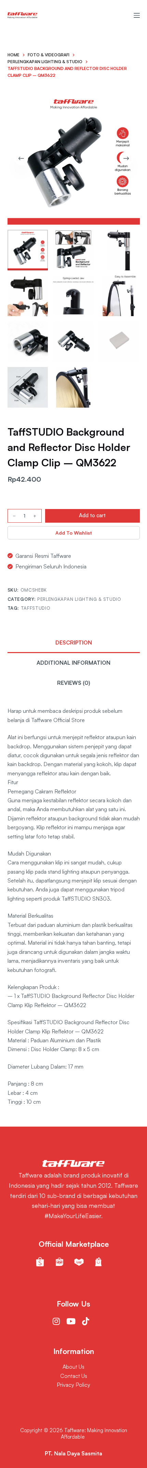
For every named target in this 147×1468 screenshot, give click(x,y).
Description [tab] (73, 642)
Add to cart (92, 515)
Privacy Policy (73, 1384)
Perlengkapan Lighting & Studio (79, 599)
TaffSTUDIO (36, 608)
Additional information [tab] (73, 662)
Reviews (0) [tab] (73, 682)
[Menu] (137, 15)
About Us (73, 1366)
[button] (74, 532)
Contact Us (73, 1375)
